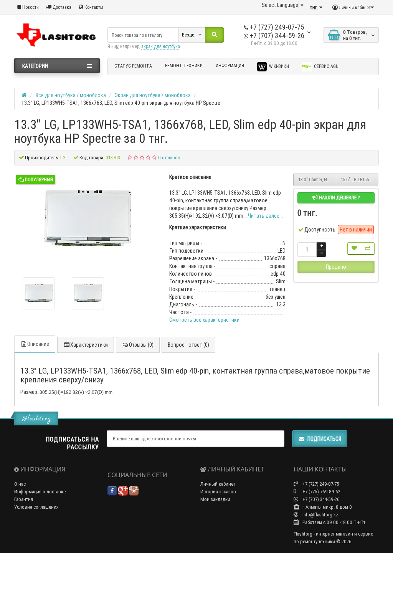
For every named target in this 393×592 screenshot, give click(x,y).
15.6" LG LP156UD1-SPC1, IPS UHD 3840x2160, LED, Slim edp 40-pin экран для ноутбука (360, 179)
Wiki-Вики (278, 66)
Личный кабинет (217, 484)
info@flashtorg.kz (319, 514)
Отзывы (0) (141, 344)
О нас (20, 484)
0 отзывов (169, 157)
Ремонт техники (184, 65)
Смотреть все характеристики (204, 319)
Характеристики (89, 344)
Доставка (61, 7)
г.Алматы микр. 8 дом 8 (326, 507)
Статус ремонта (133, 66)
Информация (230, 65)
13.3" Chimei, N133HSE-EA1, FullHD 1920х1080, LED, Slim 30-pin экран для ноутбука (317, 179)
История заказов (218, 491)
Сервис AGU (326, 66)
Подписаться (324, 438)
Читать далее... (265, 215)
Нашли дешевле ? (339, 197)
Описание (38, 344)
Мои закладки (215, 499)
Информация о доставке (40, 491)
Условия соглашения (36, 507)
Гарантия (23, 499)
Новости (30, 7)
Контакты (93, 7)
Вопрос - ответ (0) (188, 344)
